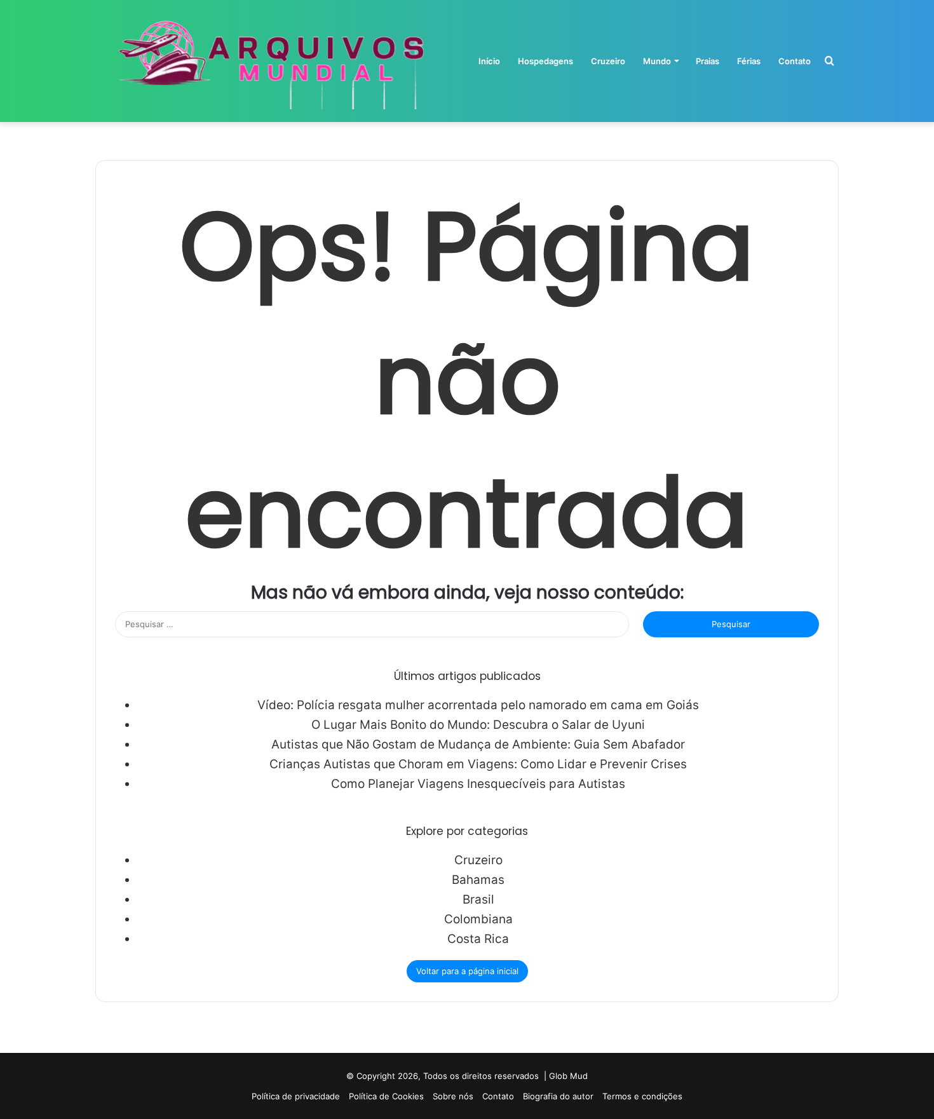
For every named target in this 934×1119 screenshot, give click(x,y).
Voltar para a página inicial (467, 971)
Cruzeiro (608, 61)
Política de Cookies (386, 1096)
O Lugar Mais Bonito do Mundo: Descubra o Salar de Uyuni (478, 724)
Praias (707, 61)
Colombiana (478, 919)
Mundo (657, 61)
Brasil (478, 899)
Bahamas (478, 879)
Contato (794, 61)
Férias (749, 61)
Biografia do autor (558, 1096)
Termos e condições (642, 1096)
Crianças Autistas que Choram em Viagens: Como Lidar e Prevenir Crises (478, 764)
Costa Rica (478, 939)
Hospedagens (545, 61)
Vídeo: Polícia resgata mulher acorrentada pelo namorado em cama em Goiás (478, 705)
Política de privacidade (296, 1096)
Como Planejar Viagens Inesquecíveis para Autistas (478, 784)
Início (489, 61)
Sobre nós (453, 1096)
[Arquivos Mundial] (268, 61)
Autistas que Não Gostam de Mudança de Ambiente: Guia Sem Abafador (478, 744)
